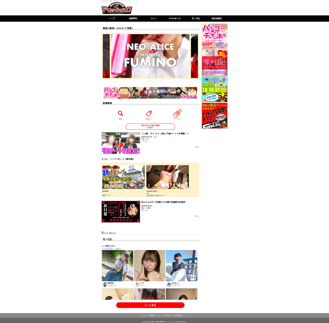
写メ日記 (196, 18)
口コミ (154, 18)
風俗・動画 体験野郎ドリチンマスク (162, 321)
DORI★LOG (175, 18)
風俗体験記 (217, 18)
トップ (112, 18)
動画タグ (149, 119)
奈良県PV (150, 127)
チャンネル (177, 119)
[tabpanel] (150, 56)
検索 (120, 119)
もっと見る (150, 305)
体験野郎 (133, 18)
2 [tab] (153, 81)
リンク (187, 315)
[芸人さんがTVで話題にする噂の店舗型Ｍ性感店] (121, 212)
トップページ (142, 315)
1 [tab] (149, 81)
